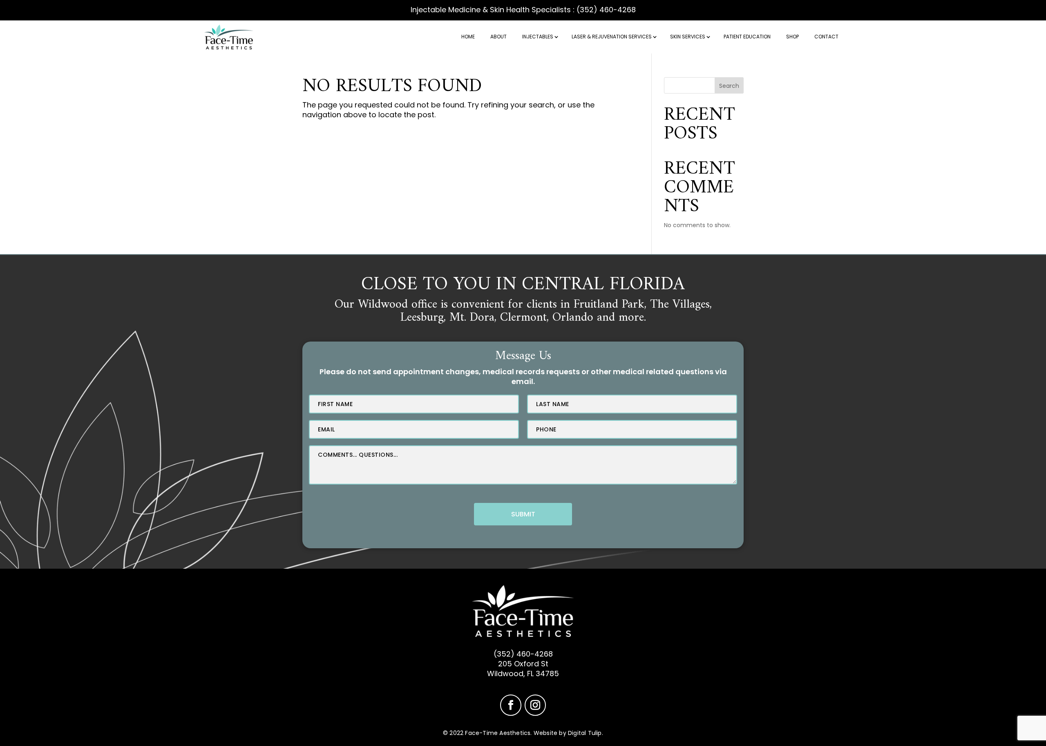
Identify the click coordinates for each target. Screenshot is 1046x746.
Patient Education (747, 37)
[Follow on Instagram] (535, 705)
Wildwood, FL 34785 (523, 673)
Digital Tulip (585, 733)
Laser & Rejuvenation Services (612, 37)
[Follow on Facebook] (510, 705)
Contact (826, 37)
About (498, 37)
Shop (792, 37)
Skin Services (687, 37)
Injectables (537, 37)
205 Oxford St (523, 664)
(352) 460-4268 (606, 9)
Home (468, 37)
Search (729, 86)
